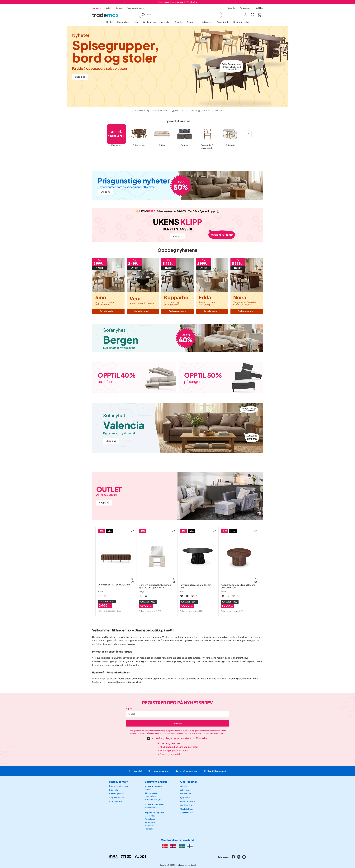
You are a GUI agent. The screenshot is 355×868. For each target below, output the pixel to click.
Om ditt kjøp (185, 793)
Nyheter (119, 8)
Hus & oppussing (241, 22)
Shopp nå (80, 76)
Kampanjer (96, 8)
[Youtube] (244, 857)
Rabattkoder (150, 822)
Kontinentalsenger (153, 799)
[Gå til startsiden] (105, 15)
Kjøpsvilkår (114, 790)
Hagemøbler (123, 22)
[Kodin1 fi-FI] (190, 846)
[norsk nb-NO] (173, 846)
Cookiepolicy (186, 805)
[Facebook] (233, 857)
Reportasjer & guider (135, 8)
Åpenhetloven (186, 813)
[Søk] (143, 15)
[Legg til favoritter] (132, 531)
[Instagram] (238, 857)
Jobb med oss (186, 790)
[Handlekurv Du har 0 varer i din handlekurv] (259, 15)
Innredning (165, 22)
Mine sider (231, 8)
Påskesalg (149, 829)
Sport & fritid (223, 22)
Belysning (191, 22)
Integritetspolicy (218, 733)
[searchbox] (183, 14)
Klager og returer (116, 793)
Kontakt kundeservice (118, 786)
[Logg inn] (245, 14)
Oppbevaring (149, 22)
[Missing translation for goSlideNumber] (248, 134)
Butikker (259, 8)
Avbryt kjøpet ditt (116, 801)
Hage (136, 22)
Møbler (109, 22)
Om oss (183, 786)
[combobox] (180, 15)
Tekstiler (179, 22)
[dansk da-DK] (165, 846)
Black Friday (150, 816)
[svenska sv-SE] (182, 846)
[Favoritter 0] (252, 15)
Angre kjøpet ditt (116, 797)
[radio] (100, 596)
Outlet (108, 8)
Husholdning (206, 22)
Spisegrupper (151, 793)
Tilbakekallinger (187, 809)
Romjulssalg (150, 819)
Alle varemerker (151, 807)
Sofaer (148, 789)
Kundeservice (246, 8)
